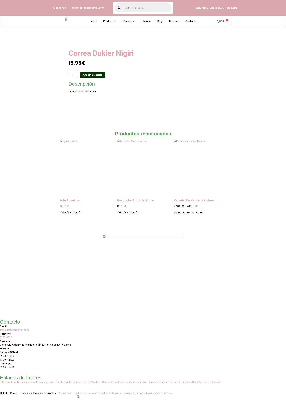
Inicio (93, 21)
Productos (109, 21)
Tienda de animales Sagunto (186, 382)
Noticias (174, 21)
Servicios (129, 21)
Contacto (190, 21)
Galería (147, 21)
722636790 (6, 337)
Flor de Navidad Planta (68, 382)
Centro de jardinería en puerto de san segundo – (29, 382)
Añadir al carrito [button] (71, 212)
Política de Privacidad (85, 393)
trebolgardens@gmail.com (14, 329)
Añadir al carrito (92, 74)
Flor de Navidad (91, 382)
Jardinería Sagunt (158, 382)
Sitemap (167, 393)
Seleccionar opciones (188, 212)
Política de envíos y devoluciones (142, 393)
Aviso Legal (65, 393)
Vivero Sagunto (212, 382)
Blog (160, 21)
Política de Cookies (110, 393)
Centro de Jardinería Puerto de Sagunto (124, 382)
